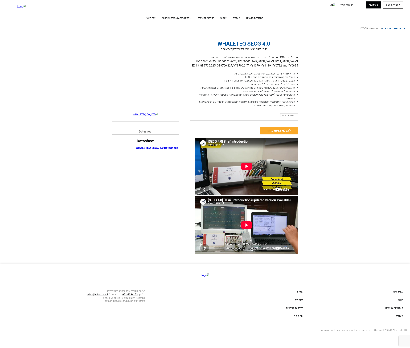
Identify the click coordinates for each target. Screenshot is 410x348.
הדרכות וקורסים (205, 18)
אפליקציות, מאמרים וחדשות (176, 18)
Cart (326, 5)
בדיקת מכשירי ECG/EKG (370, 28)
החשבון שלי (346, 5)
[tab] (145, 132)
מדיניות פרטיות (363, 330)
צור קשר (373, 5)
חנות (400, 300)
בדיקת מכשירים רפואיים (393, 28)
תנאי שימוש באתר (344, 330)
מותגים (236, 18)
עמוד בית (398, 292)
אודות (223, 18)
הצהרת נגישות (326, 330)
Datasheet (145, 131)
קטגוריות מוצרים (254, 18)
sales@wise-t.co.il (97, 295)
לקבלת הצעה (393, 5)
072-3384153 (130, 295)
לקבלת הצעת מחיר (279, 131)
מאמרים (299, 300)
